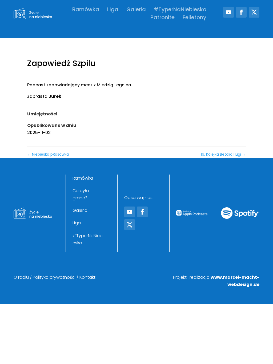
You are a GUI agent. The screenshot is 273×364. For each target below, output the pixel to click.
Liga (112, 10)
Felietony (194, 18)
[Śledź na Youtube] (228, 12)
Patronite (162, 18)
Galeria (136, 10)
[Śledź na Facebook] (241, 12)
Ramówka (85, 10)
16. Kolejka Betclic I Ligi (223, 154)
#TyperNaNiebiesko (180, 10)
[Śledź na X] (254, 12)
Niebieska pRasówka (48, 154)
